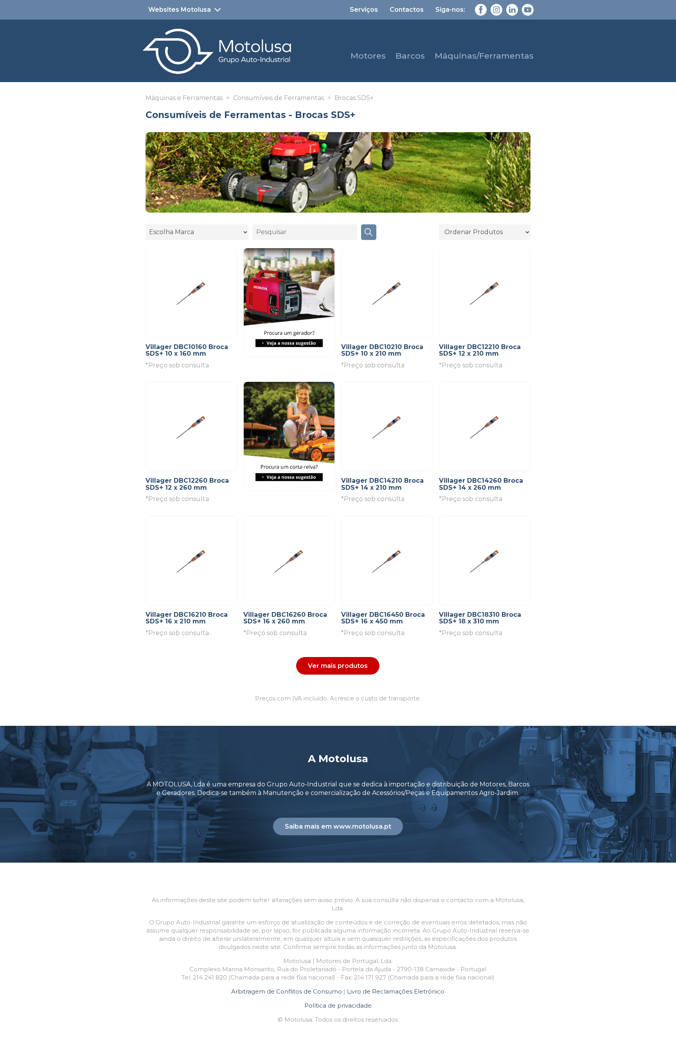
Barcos (410, 56)
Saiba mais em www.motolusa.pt (338, 826)
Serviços (364, 9)
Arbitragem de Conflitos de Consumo (286, 991)
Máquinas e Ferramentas (184, 98)
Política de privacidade (338, 1005)
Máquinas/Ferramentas (484, 56)
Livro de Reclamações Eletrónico (395, 991)
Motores (368, 56)
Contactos (407, 9)
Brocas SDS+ (354, 98)
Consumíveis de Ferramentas (278, 98)
